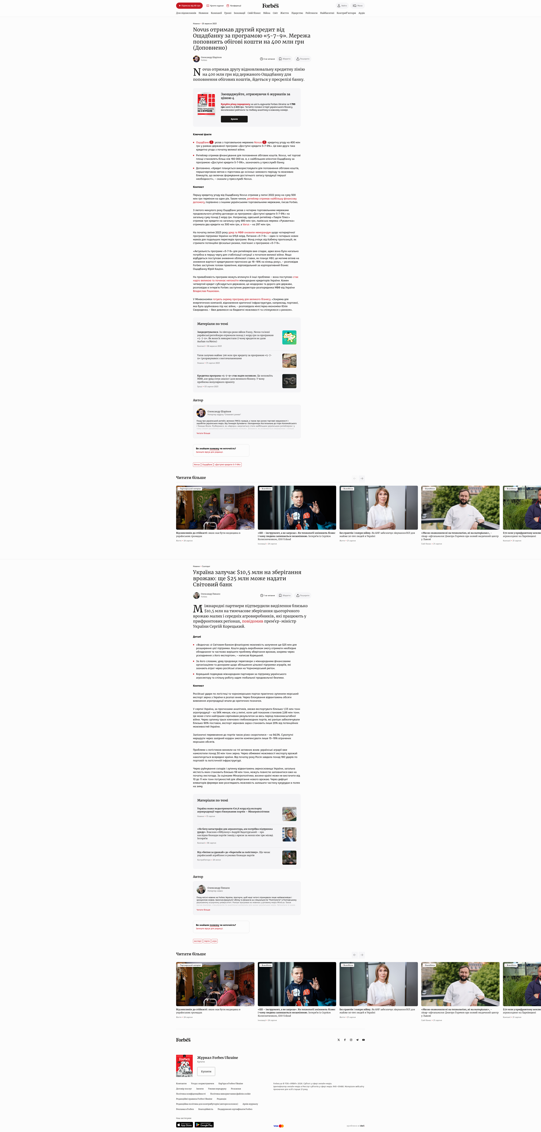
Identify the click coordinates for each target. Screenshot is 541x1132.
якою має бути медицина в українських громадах (208, 534)
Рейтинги (312, 13)
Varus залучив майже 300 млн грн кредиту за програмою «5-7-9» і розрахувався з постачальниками (234, 357)
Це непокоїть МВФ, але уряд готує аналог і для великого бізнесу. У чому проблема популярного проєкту (235, 378)
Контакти (181, 1083)
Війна (266, 13)
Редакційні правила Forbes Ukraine (194, 1099)
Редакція (221, 1099)
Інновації (239, 13)
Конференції (235, 6)
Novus (258, 142)
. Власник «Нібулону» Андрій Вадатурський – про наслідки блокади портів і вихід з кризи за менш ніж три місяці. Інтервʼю (235, 834)
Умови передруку (217, 1088)
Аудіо (362, 13)
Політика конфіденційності (191, 1094)
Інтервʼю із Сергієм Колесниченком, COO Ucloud (296, 536)
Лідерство (297, 13)
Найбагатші (327, 13)
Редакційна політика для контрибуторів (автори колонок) (207, 1104)
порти (207, 941)
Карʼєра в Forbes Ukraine (231, 1083)
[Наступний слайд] (362, 478)
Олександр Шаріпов (211, 57)
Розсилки (236, 1088)
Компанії (216, 13)
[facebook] (345, 1040)
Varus (246, 224)
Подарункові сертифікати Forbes (235, 1109)
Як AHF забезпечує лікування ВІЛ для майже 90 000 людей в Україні (377, 534)
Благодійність (205, 1109)
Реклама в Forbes (185, 1109)
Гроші (227, 13)
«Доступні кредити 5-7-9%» (228, 464)
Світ (275, 13)
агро (214, 941)
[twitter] (339, 1040)
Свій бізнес (254, 13)
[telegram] (357, 1040)
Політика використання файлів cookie (230, 1094)
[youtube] (363, 1040)
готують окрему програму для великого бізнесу (241, 299)
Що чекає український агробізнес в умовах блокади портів (233, 854)
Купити (234, 119)
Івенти (200, 1088)
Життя (284, 13)
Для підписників (186, 13)
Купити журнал (217, 6)
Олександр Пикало (210, 594)
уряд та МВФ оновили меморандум (249, 232)
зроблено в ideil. (356, 1126)
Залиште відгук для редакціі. (209, 452)
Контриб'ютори (346, 13)
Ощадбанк (202, 142)
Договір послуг (184, 1088)
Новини (203, 13)
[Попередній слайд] (355, 955)
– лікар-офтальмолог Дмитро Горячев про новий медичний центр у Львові (460, 536)
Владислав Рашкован (206, 291)
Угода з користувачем (202, 1083)
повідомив (252, 621)
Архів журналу (250, 1104)
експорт (198, 941)
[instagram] (351, 1040)
